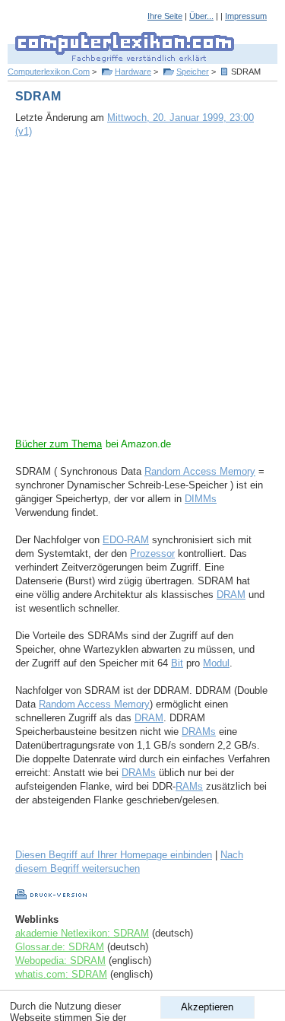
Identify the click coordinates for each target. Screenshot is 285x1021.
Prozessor (152, 553)
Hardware (133, 71)
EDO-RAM (126, 539)
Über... (201, 16)
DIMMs (201, 498)
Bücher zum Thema (58, 444)
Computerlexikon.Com (49, 71)
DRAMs (199, 731)
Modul (216, 663)
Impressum (246, 16)
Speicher (192, 71)
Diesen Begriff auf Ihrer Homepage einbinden (113, 854)
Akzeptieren (207, 1007)
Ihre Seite (164, 16)
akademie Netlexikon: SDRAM (82, 933)
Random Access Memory (199, 471)
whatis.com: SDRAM (61, 974)
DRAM (231, 594)
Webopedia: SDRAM (60, 960)
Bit (177, 663)
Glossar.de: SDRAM (59, 947)
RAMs (189, 786)
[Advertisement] (142, 294)
